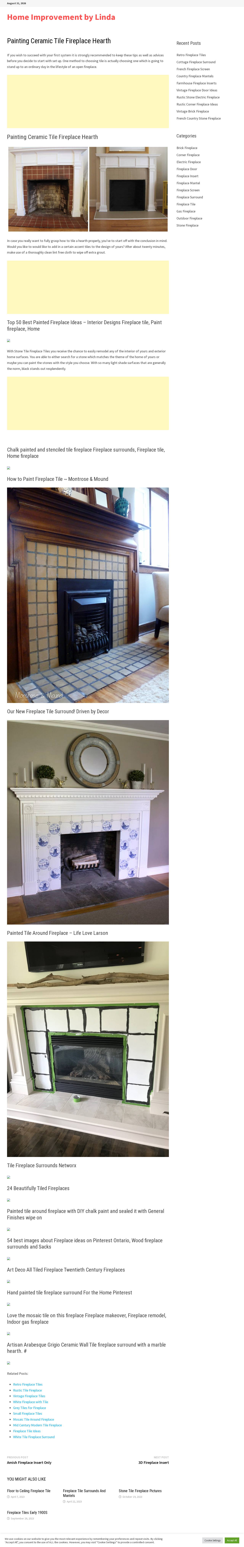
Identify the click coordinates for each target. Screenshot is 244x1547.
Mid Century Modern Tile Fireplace (37, 1425)
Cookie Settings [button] (213, 1540)
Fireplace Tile (186, 204)
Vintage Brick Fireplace (193, 111)
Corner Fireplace (188, 155)
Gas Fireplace (186, 211)
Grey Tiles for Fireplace (29, 1408)
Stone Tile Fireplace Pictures (140, 1491)
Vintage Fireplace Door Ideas (197, 90)
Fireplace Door (187, 169)
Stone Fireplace (187, 225)
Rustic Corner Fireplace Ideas (197, 104)
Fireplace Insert (187, 176)
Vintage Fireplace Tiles (29, 1396)
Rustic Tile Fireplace (27, 1390)
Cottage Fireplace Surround (196, 62)
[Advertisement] (88, 101)
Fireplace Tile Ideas (27, 1431)
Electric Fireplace (189, 162)
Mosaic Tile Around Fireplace (33, 1419)
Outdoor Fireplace (189, 218)
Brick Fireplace (187, 148)
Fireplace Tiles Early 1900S (27, 1512)
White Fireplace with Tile (30, 1402)
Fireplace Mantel (188, 183)
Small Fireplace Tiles (27, 1413)
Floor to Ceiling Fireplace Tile (29, 1491)
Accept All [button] (232, 1540)
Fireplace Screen (188, 190)
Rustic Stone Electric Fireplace (198, 97)
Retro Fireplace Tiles (28, 1384)
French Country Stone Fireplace (199, 118)
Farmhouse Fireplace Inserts (197, 83)
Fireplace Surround (190, 197)
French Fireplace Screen (193, 69)
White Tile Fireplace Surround (34, 1437)
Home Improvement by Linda (61, 17)
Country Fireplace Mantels (195, 76)
